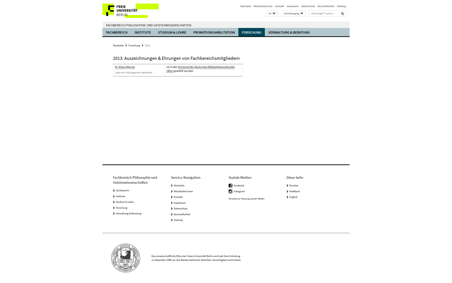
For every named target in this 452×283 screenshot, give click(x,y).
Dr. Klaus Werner (125, 67)
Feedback (294, 191)
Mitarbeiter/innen (263, 6)
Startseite (245, 6)
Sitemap (341, 6)
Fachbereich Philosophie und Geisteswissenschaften (148, 25)
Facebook (239, 185)
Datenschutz (308, 6)
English (293, 197)
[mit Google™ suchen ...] (342, 13)
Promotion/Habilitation (214, 32)
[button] (272, 13)
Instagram (239, 191)
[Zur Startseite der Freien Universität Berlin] (132, 11)
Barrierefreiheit (326, 6)
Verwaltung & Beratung (289, 32)
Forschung (251, 32)
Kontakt (279, 6)
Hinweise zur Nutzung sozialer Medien (246, 198)
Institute (143, 32)
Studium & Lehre (172, 32)
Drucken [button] (293, 185)
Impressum (293, 6)
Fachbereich (116, 32)
